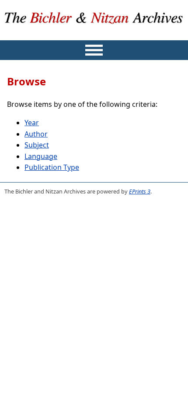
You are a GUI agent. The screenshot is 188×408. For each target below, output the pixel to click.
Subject (36, 145)
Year (31, 122)
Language (40, 156)
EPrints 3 (139, 191)
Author (36, 134)
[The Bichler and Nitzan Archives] (94, 34)
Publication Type (51, 167)
